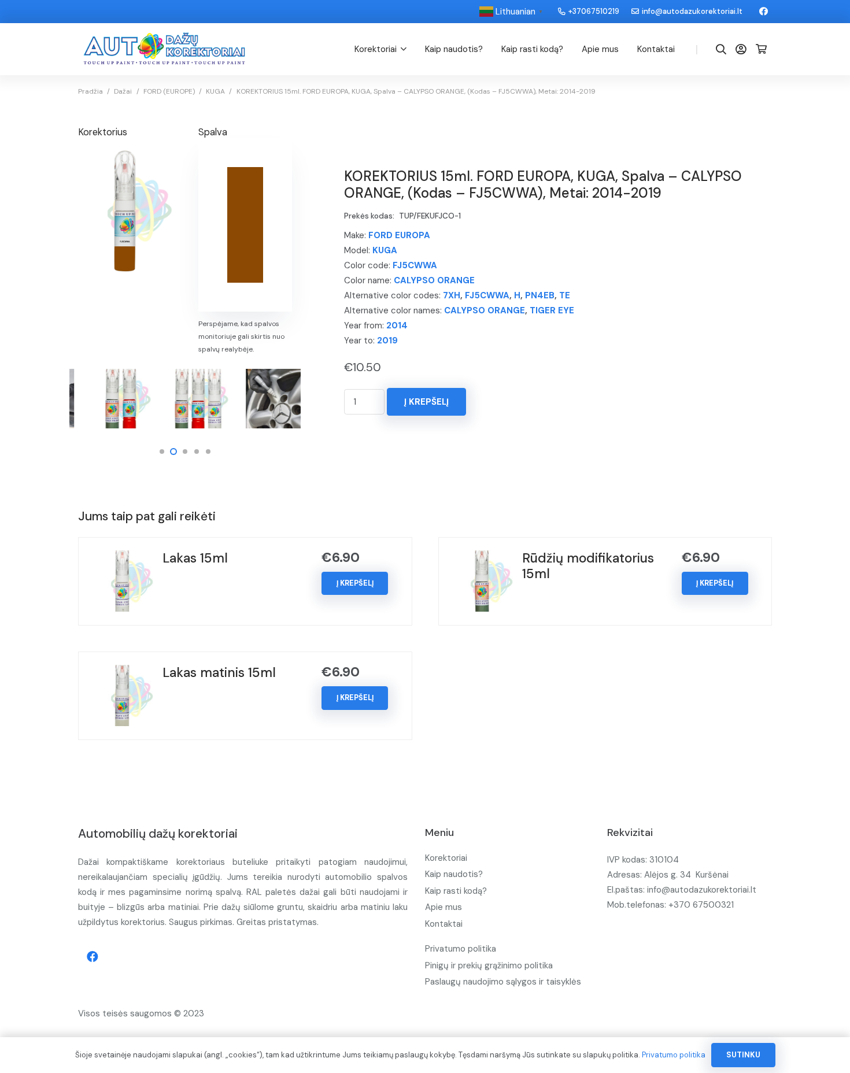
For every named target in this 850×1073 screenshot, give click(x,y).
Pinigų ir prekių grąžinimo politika (489, 965)
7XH (451, 295)
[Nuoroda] (164, 49)
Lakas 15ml (195, 558)
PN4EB (540, 295)
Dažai (123, 91)
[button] (162, 451)
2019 (387, 340)
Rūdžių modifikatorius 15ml (588, 566)
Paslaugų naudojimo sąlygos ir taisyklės (503, 981)
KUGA (215, 91)
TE (564, 295)
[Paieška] (721, 49)
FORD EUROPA (399, 235)
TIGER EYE (552, 310)
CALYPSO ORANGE (434, 280)
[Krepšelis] (761, 49)
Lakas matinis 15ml (219, 672)
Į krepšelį (426, 402)
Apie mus (443, 907)
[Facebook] (763, 11)
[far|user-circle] (743, 49)
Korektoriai (446, 858)
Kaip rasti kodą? (456, 891)
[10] (108, 398)
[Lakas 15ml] (122, 558)
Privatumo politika (460, 948)
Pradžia (90, 91)
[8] (263, 398)
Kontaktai (444, 924)
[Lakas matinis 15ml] (122, 672)
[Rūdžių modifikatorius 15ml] (482, 558)
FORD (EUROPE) (169, 91)
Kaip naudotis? (454, 874)
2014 (397, 325)
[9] (185, 398)
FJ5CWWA (415, 265)
